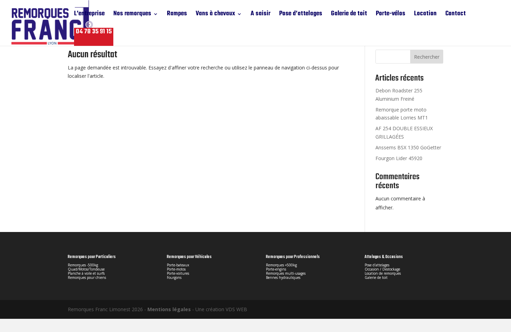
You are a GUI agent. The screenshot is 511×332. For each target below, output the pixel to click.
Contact (455, 15)
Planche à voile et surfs (86, 273)
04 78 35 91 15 (94, 32)
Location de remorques (383, 273)
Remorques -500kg (83, 265)
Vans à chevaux (215, 15)
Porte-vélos (390, 15)
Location (425, 15)
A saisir (260, 15)
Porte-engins (276, 269)
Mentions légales (169, 309)
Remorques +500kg (281, 265)
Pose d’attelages (300, 15)
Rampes (177, 15)
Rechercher (426, 56)
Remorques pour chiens (87, 277)
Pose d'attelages (377, 265)
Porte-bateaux (178, 265)
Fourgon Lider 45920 (398, 158)
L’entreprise (89, 15)
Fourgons (174, 277)
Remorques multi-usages (286, 273)
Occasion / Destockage (382, 269)
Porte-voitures (178, 273)
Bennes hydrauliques (283, 277)
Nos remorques (132, 15)
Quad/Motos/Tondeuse (86, 269)
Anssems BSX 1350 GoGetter (408, 147)
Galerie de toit (349, 15)
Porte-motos (176, 269)
